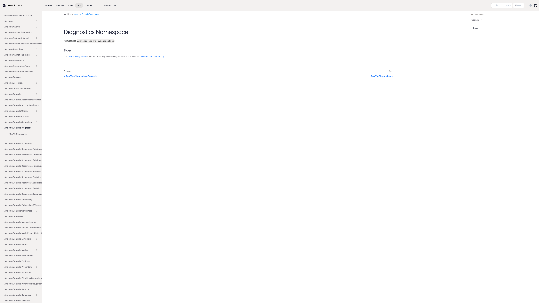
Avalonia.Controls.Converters (18, 122)
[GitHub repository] (535, 5)
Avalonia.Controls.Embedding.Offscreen (21, 205)
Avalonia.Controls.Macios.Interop (20, 222)
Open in (475, 20)
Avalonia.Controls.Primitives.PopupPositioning (21, 284)
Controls (60, 5)
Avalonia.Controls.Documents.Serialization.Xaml (21, 188)
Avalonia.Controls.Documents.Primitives (21, 149)
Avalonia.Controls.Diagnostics (18, 128)
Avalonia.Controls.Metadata (17, 239)
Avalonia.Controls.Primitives (17, 272)
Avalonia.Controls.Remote (16, 289)
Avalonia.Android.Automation (18, 32)
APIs (79, 5)
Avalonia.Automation (14, 60)
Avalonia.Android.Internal (16, 38)
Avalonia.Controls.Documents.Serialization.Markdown (21, 177)
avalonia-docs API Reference (18, 15)
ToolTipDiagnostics (18, 134)
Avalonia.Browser (12, 77)
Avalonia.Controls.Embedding (18, 199)
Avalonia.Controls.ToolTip (152, 56)
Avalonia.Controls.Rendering (17, 295)
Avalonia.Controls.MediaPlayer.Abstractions (21, 233)
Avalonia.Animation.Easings (17, 55)
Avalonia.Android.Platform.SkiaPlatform (21, 43)
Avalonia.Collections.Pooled (17, 88)
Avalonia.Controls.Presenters (18, 267)
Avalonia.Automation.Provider (18, 71)
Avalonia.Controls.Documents (18, 143)
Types (475, 28)
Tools (70, 5)
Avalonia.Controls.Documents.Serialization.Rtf (21, 183)
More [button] (89, 5)
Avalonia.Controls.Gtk (14, 216)
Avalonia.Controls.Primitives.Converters (21, 278)
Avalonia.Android (12, 27)
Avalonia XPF (110, 5)
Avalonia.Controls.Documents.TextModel (21, 194)
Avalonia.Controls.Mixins (16, 244)
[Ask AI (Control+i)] (518, 5)
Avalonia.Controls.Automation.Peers (21, 105)
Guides (48, 5)
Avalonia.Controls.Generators (18, 211)
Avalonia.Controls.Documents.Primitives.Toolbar (21, 166)
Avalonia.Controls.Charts (16, 111)
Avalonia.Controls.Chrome (16, 116)
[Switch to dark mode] (530, 5)
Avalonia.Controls (12, 94)
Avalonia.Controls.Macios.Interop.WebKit (21, 227)
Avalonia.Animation (13, 49)
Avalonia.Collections (13, 83)
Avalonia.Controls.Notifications (19, 255)
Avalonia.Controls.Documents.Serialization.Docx (21, 171)
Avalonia (8, 21)
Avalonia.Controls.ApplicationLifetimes (21, 99)
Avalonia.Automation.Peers (17, 66)
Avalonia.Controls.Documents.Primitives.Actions (21, 154)
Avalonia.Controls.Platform (17, 261)
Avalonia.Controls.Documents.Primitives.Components (21, 160)
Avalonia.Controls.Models (16, 250)
